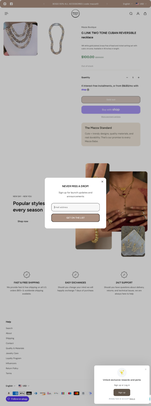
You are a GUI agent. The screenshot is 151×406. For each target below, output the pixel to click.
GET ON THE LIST (75, 217)
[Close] (102, 181)
